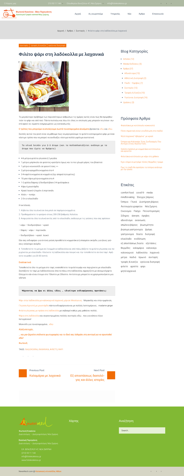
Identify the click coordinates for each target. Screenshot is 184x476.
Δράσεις (127, 102)
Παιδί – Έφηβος (132, 83)
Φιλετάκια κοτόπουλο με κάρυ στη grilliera (140, 157)
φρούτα (134, 266)
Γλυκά (134, 201)
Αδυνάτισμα (130, 73)
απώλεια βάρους (129, 225)
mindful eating (127, 197)
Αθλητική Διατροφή (133, 78)
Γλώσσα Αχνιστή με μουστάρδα (34, 305)
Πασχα (137, 211)
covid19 (140, 192)
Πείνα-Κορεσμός (151, 211)
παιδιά (133, 257)
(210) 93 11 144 (29, 453)
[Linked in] (169, 3)
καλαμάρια (138, 248)
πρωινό (142, 257)
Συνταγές (80, 30)
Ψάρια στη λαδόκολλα (29, 315)
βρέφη (148, 229)
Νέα (129, 13)
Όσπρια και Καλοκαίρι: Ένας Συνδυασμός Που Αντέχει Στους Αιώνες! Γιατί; (141, 143)
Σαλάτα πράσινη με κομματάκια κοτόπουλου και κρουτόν (140, 150)
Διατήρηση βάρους (149, 201)
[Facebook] (158, 3)
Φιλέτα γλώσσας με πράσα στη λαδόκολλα (39, 310)
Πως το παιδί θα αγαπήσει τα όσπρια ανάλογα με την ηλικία (141, 168)
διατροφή (150, 234)
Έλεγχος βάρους (145, 197)
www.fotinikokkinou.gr (31, 460)
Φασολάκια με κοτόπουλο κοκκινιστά (138, 126)
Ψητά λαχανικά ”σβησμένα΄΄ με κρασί (137, 136)
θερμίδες (125, 248)
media (150, 192)
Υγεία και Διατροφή (56, 45)
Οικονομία (126, 211)
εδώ (102, 129)
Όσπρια (124, 201)
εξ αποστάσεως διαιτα (132, 243)
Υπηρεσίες (115, 13)
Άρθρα (142, 13)
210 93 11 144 (54, 3)
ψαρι (60, 349)
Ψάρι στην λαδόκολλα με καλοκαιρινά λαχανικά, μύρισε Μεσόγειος (50, 300)
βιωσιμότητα (146, 225)
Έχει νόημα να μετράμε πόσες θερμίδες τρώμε (142, 162)
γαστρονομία (127, 234)
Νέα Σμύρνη (151, 206)
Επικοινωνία (157, 13)
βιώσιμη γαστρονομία (132, 229)
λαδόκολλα (31, 349)
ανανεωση (140, 220)
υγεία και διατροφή (150, 262)
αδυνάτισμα (126, 220)
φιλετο (53, 349)
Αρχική (78, 13)
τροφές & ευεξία (129, 262)
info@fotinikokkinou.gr (117, 3)
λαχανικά (44, 349)
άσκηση (135, 215)
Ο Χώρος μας (10, 3)
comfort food (127, 192)
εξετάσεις (151, 243)
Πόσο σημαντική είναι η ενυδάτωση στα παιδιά (141, 131)
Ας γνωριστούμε (95, 13)
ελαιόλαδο (126, 238)
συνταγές (153, 257)
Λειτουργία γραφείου (131, 206)
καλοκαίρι (151, 248)
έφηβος (146, 215)
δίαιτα (139, 234)
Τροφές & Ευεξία (38, 45)
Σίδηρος (125, 215)
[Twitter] (164, 3)
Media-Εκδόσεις (131, 64)
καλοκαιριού (127, 252)
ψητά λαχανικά (128, 271)
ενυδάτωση (139, 238)
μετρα (124, 257)
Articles (126, 59)
